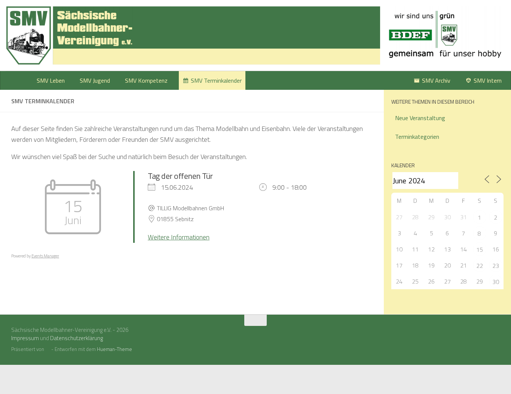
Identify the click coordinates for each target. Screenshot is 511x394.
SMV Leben (51, 80)
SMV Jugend (95, 80)
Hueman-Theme (114, 349)
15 (479, 249)
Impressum (25, 338)
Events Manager (45, 256)
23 (495, 265)
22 (479, 265)
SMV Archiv (436, 80)
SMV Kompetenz (146, 80)
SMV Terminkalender (216, 80)
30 (495, 281)
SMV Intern (488, 80)
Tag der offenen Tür (180, 175)
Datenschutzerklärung (76, 338)
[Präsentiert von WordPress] (47, 349)
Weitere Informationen (178, 237)
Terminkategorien (417, 136)
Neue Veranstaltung (420, 117)
